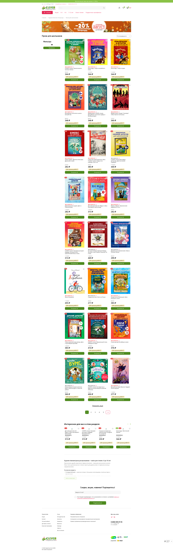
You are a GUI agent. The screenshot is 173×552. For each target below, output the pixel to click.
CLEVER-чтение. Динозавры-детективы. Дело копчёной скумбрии (118, 161)
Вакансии (59, 523)
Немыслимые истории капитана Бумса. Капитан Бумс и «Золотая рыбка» (73, 388)
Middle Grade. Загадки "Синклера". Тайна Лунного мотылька (120, 114)
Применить (52, 48)
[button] (128, 424)
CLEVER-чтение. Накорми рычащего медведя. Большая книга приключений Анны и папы (74, 252)
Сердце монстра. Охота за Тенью (96, 297)
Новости (59, 528)
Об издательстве (61, 516)
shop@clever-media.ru (60, 4)
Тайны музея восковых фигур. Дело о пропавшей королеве (74, 342)
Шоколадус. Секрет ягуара (118, 68)
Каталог (44, 519)
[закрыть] (171, 541)
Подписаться (97, 503)
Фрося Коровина (69, 297)
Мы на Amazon (60, 530)
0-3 (61, 12)
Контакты (59, 519)
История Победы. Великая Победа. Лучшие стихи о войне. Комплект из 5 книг (97, 252)
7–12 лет (70, 12)
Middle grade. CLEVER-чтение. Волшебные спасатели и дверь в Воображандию (96, 115)
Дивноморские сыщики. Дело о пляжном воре (73, 206)
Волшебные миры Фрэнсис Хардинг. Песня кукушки (120, 387)
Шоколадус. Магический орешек (122, 431)
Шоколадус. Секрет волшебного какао (96, 69)
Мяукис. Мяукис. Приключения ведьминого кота (119, 206)
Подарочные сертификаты (93, 12)
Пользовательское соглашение (77, 516)
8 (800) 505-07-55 (72, 4)
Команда (59, 526)
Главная (44, 17)
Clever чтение (79, 12)
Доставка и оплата (46, 523)
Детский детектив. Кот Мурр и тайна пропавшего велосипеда (97, 206)
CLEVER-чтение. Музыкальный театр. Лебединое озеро (97, 342)
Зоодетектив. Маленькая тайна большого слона (119, 297)
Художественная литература (56, 17)
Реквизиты (59, 521)
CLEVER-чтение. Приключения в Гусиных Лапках (73, 69)
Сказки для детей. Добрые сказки (119, 342)
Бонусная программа (47, 526)
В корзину (71, 447)
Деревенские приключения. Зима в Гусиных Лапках (120, 251)
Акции (56, 12)
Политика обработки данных (168, 541)
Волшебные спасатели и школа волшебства (73, 114)
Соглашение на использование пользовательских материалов (85, 519)
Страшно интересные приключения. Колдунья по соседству (105, 432)
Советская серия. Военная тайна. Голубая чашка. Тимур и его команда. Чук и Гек (96, 161)
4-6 (65, 12)
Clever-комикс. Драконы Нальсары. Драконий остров (74, 160)
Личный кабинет (46, 521)
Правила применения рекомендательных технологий (83, 521)
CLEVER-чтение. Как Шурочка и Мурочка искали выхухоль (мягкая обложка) (97, 388)
